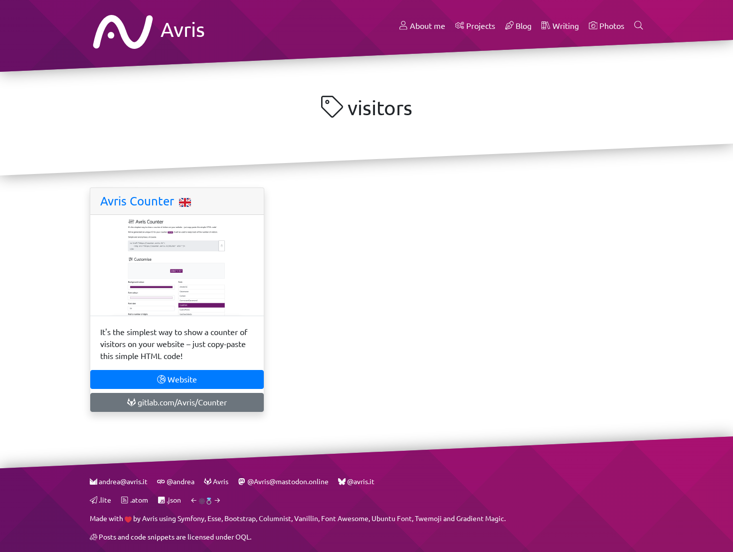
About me (426, 25)
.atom (138, 500)
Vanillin (306, 518)
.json (173, 500)
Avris (180, 29)
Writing (564, 25)
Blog (523, 25)
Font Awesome (344, 518)
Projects (479, 25)
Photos (610, 25)
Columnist (275, 518)
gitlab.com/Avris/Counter (181, 402)
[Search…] (638, 26)
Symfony (191, 518)
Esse (214, 518)
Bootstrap (240, 518)
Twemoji (428, 518)
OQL (242, 537)
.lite (104, 500)
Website (181, 379)
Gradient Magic (480, 518)
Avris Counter (138, 201)
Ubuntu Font (391, 518)
